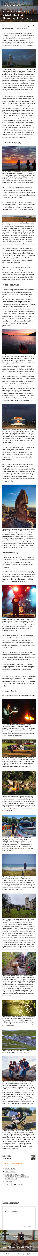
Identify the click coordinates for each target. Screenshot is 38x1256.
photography (9, 1177)
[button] (35, 2)
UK (24, 11)
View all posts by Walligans (12, 1163)
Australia (6, 11)
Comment (28, 1226)
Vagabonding (24, 1177)
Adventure (8, 1175)
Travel (17, 1177)
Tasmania (19, 11)
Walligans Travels (11, 5)
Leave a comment (10, 1172)
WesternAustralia (11, 1179)
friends (23, 1175)
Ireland (12, 11)
